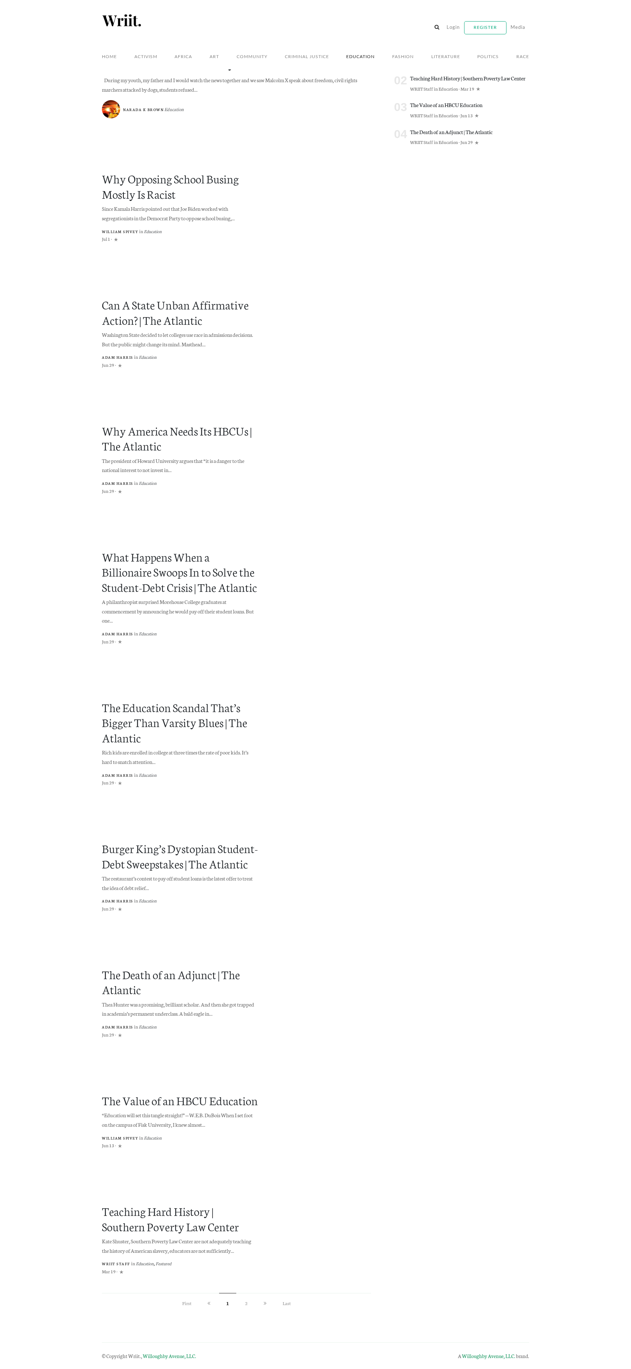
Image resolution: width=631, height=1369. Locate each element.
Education (360, 56)
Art (214, 56)
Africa (183, 56)
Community (252, 56)
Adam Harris (117, 357)
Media (517, 27)
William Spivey (120, 231)
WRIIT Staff (116, 1263)
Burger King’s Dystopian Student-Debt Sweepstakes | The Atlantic (180, 855)
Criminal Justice (307, 56)
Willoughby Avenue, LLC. (169, 1356)
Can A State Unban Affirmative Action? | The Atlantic (175, 311)
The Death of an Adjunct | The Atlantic (171, 981)
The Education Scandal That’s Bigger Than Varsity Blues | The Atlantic (174, 722)
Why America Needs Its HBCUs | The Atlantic (177, 437)
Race (522, 56)
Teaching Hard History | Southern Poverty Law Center (170, 1218)
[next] (265, 1303)
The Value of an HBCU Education (180, 1100)
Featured (163, 1263)
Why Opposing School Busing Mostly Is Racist (170, 185)
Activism (145, 56)
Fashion (403, 56)
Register (485, 27)
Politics (488, 56)
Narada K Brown (143, 109)
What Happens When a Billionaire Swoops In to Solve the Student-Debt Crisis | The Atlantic (179, 571)
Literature (445, 56)
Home (109, 56)
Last (287, 1303)
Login (453, 27)
